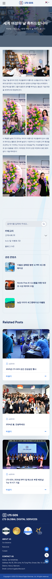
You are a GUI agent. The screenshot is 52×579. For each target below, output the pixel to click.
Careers (4, 551)
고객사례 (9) (10, 235)
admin (12, 364)
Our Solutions (6, 543)
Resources (5, 547)
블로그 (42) (9, 246)
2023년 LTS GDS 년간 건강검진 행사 (21, 369)
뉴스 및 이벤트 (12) (13, 241)
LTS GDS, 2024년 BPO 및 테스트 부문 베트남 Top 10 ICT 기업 (25, 481)
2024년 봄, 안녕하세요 (15, 425)
